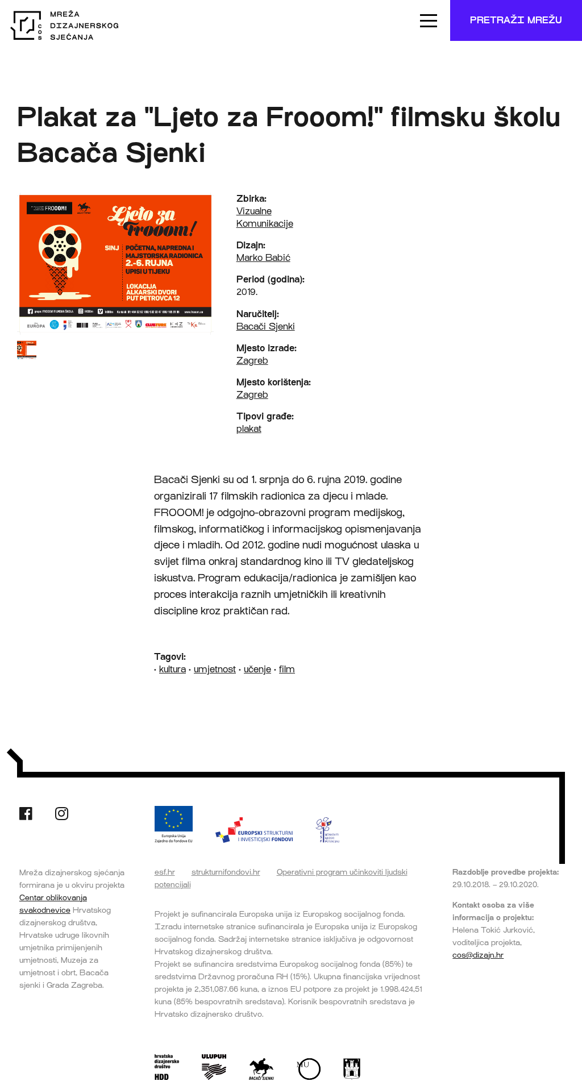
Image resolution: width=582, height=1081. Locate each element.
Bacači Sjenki (265, 326)
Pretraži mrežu (516, 20)
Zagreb (252, 360)
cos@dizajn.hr (478, 954)
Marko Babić (263, 257)
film (287, 669)
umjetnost (215, 669)
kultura (172, 669)
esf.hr (165, 871)
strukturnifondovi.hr (226, 871)
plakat (248, 428)
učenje (257, 669)
